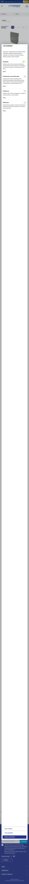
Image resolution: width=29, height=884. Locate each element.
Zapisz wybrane (8, 828)
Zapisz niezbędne (8, 833)
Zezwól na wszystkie (9, 837)
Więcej (4, 71)
